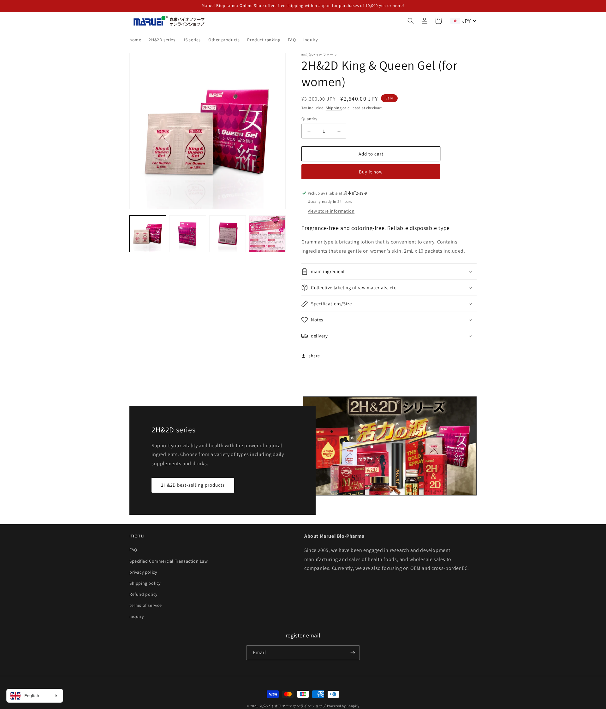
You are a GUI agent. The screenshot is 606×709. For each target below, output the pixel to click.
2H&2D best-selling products (193, 485)
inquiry (136, 616)
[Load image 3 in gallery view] (227, 233)
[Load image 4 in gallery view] (267, 233)
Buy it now (371, 172)
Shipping (334, 107)
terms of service (145, 605)
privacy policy (143, 572)
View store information (331, 211)
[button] (411, 21)
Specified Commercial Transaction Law (168, 561)
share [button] (314, 356)
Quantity (309, 118)
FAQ (133, 550)
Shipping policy (145, 583)
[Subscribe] (352, 652)
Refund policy (143, 594)
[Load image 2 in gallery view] (187, 233)
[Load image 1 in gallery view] (147, 233)
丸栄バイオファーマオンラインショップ (292, 706)
